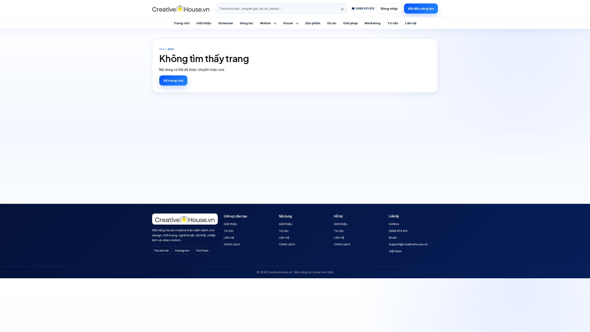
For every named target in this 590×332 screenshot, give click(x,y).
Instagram (182, 250)
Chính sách (232, 244)
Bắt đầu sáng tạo (421, 8)
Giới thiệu (230, 224)
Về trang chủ (173, 80)
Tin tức (229, 231)
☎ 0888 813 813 (362, 8)
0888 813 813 (398, 231)
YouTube (202, 250)
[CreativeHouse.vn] (182, 8)
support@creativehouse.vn (408, 244)
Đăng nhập (389, 8)
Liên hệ (229, 237)
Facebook (161, 250)
